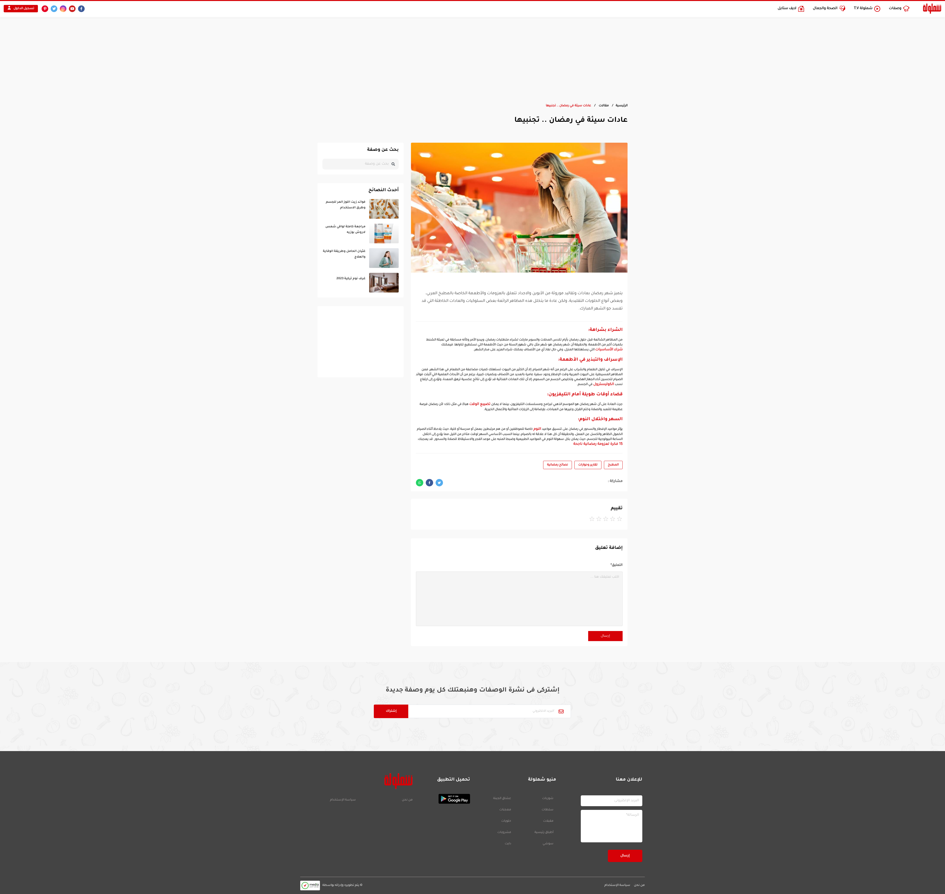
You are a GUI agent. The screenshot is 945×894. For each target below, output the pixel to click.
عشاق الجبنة (502, 798)
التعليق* (617, 565)
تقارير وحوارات (588, 465)
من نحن (407, 800)
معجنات (505, 810)
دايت (508, 844)
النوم (537, 429)
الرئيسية (622, 106)
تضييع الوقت (479, 404)
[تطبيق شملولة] (444, 799)
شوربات (547, 798)
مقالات (603, 106)
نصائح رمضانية (557, 465)
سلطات (547, 810)
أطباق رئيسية (544, 832)
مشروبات (504, 832)
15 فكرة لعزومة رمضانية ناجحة (598, 444)
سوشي (548, 844)
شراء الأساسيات (609, 350)
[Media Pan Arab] (310, 885)
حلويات (506, 821)
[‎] (360, 209)
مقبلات (548, 821)
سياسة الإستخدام (343, 800)
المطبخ (613, 465)
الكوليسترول (603, 384)
